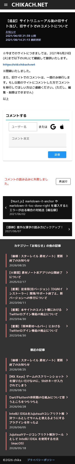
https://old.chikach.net (19, 65)
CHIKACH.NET (30, 4)
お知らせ (11, 32)
